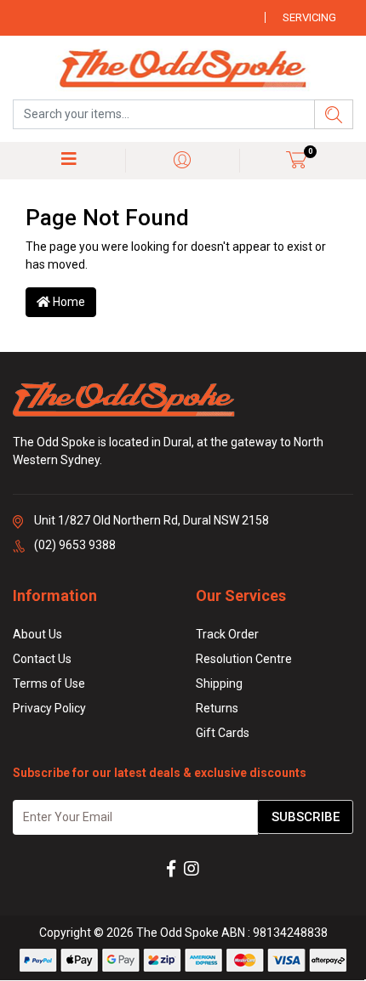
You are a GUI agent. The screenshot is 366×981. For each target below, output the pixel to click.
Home (67, 302)
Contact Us (42, 659)
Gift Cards (222, 733)
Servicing (309, 17)
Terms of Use (49, 683)
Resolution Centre (244, 659)
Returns (217, 708)
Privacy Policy (49, 708)
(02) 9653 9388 (75, 545)
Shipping (219, 683)
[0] (296, 159)
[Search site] (333, 114)
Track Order (227, 634)
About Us (37, 634)
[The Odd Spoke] (183, 70)
